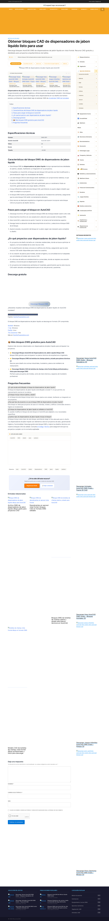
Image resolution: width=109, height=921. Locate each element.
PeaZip (10, 330)
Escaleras (81, 192)
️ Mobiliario (81, 123)
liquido (57, 469)
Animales (84, 9)
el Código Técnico (43, 427)
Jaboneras (38, 63)
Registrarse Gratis (32, 485)
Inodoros (81, 95)
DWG (19, 438)
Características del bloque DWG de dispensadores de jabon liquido (35, 110)
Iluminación (82, 215)
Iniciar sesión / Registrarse (95, 1)
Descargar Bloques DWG (39, 304)
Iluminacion (75, 899)
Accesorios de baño (84, 74)
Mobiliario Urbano (83, 178)
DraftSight (22, 314)
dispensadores (38, 469)
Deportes (81, 201)
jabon (51, 469)
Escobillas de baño (28, 63)
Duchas (81, 87)
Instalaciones (19, 9)
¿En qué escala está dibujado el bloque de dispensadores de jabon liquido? (31, 387)
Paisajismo (64, 9)
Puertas (81, 160)
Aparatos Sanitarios (84, 71)
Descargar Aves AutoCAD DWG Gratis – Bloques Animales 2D (26, 907)
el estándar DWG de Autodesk (59, 98)
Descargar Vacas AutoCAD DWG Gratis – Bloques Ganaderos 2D (25, 895)
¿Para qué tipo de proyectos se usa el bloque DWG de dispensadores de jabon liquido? (35, 402)
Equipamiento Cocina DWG (80, 902)
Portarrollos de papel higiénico (51, 63)
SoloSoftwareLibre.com (21, 317)
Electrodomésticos (83, 141)
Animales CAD (76, 912)
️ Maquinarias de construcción (83, 226)
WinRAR (10, 325)
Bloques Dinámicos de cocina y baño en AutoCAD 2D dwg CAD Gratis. (58, 901)
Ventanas (81, 164)
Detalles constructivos (84, 206)
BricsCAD (29, 314)
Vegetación (82, 66)
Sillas (80, 132)
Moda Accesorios (77, 895)
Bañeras (81, 78)
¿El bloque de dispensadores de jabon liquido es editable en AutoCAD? (30, 409)
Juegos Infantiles (83, 197)
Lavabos (81, 103)
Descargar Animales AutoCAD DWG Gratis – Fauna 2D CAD (26, 901)
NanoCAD (35, 314)
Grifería (81, 91)
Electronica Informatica (85, 137)
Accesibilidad (82, 118)
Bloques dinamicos (84, 57)
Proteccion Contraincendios (86, 187)
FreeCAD (16, 314)
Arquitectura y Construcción (82, 220)
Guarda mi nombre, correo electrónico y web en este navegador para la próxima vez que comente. (36, 810)
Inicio (11, 9)
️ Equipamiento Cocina (84, 114)
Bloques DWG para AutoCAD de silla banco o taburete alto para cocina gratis (58, 907)
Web (9, 801)
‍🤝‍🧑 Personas (82, 169)
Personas (74, 9)
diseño (24, 438)
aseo (30, 438)
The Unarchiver (12, 332)
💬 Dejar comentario (47, 485)
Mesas (79, 127)
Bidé (80, 82)
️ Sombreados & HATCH (85, 210)
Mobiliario (42, 9)
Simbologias (94, 9)
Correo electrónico (15, 792)
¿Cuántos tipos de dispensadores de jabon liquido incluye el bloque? (29, 417)
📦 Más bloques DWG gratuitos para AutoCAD (28, 120)
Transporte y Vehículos (85, 155)
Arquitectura (31, 9)
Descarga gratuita (18, 118)
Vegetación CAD (76, 909)
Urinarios (81, 108)
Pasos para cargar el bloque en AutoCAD (26, 113)
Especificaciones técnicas (21, 108)
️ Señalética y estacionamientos (87, 174)
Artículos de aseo (13, 38)
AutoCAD (12, 438)
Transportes (54, 9)
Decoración (82, 146)
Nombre (11, 783)
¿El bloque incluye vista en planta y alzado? (21, 394)
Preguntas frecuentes (20, 122)
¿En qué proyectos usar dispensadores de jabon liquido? (31, 115)
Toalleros (65, 63)
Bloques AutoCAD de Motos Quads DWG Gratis (57, 895)
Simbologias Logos (84, 151)
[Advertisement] (54, 23)
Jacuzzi (81, 99)
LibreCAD (11, 314)
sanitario (36, 438)
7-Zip (9, 328)
